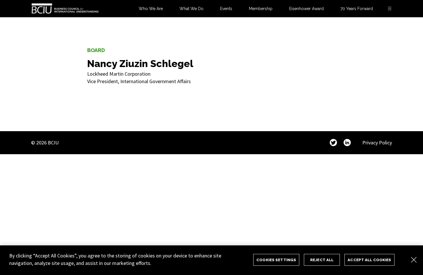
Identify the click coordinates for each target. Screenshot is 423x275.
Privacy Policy (377, 142)
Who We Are (151, 9)
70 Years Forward (356, 9)
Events (226, 9)
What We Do (191, 9)
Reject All (322, 259)
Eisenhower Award (306, 9)
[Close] (414, 260)
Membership (261, 9)
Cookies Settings (276, 259)
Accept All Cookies (369, 259)
